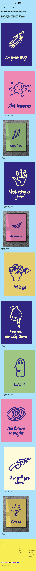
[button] (34, 3)
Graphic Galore (6, 565)
